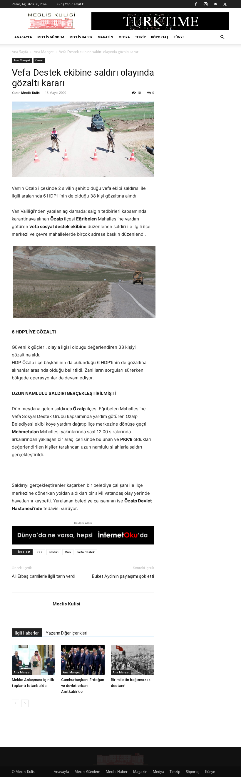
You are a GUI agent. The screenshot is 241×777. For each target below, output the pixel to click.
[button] (222, 37)
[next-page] (25, 703)
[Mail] (215, 4)
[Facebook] (195, 4)
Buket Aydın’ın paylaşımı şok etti (123, 576)
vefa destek (86, 552)
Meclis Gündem (50, 37)
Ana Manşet (43, 51)
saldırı (53, 552)
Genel (39, 60)
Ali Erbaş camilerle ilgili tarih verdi (43, 576)
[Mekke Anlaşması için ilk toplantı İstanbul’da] (33, 660)
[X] (224, 4)
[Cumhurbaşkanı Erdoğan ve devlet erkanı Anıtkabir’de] (82, 660)
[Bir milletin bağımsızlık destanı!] (132, 660)
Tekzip (140, 37)
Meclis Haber (80, 37)
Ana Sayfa (20, 51)
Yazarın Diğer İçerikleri (66, 633)
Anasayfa (23, 37)
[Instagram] (205, 4)
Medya (124, 37)
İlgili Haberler (27, 633)
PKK (39, 552)
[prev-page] (15, 703)
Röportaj (159, 37)
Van (68, 552)
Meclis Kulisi (30, 92)
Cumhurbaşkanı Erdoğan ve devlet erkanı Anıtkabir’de (82, 686)
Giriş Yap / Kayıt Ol (71, 4)
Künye (178, 37)
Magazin (105, 37)
